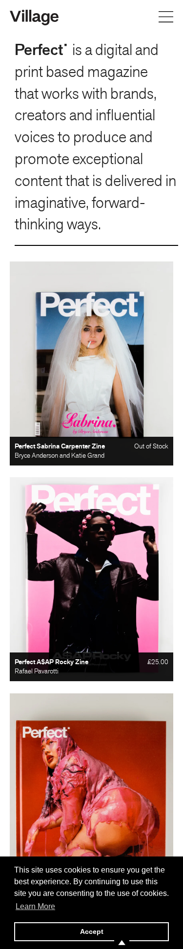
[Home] (34, 16)
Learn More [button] (35, 906)
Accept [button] (91, 931)
